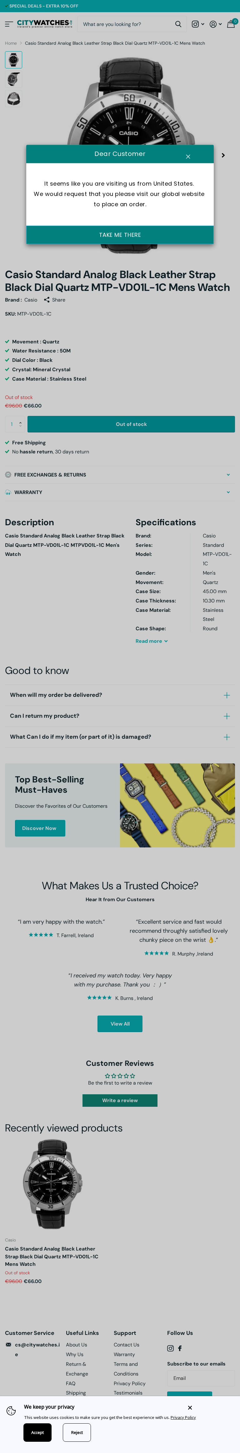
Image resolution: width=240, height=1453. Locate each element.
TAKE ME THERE (120, 235)
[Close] (209, 1407)
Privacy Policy (183, 1417)
